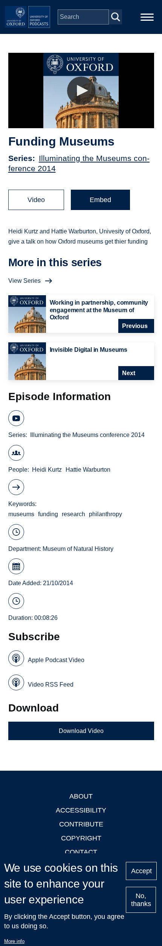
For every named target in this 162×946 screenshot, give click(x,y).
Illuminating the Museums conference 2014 (87, 435)
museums (21, 514)
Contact (81, 852)
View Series (24, 281)
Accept (141, 871)
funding (48, 514)
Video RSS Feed (50, 684)
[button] (81, 91)
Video (36, 200)
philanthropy (105, 514)
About (81, 796)
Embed (100, 200)
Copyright (81, 838)
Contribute (81, 824)
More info (14, 941)
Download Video (81, 731)
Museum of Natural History (78, 549)
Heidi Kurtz (47, 469)
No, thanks (141, 900)
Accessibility (81, 810)
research (73, 514)
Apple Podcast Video (56, 660)
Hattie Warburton (88, 469)
